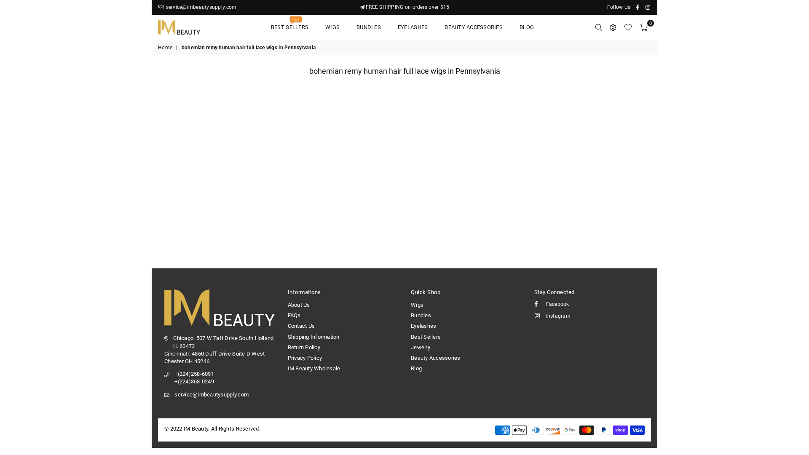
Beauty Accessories (474, 27)
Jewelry (420, 347)
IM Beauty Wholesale (314, 368)
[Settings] (613, 27)
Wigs (332, 27)
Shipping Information (314, 337)
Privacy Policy (305, 358)
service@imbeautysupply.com (200, 7)
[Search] (599, 27)
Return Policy (304, 347)
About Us (299, 305)
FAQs (294, 315)
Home (165, 48)
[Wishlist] (627, 27)
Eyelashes (413, 27)
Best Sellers (289, 24)
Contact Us (301, 326)
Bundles (368, 27)
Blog (527, 27)
